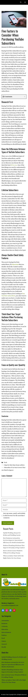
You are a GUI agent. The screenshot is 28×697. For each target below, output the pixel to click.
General (4, 644)
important (15, 264)
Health (4, 647)
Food (3, 638)
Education (5, 629)
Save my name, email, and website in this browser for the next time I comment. (14, 515)
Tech (5, 462)
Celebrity (5, 626)
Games (4, 641)
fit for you (14, 165)
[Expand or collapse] (25, 96)
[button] (21, 2)
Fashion (4, 635)
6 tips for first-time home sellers (14, 465)
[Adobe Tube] (5, 2)
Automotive (5, 620)
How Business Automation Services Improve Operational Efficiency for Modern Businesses (13, 540)
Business (4, 623)
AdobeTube (5, 590)
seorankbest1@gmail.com (10, 605)
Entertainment (6, 632)
